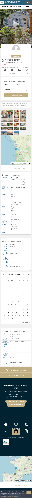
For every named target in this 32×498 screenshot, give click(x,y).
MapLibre (26, 163)
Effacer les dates (26, 322)
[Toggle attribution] (29, 163)
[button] (16, 56)
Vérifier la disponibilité (16, 95)
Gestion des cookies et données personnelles (9, 496)
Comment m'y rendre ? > (21, 168)
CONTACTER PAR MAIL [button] (17, 405)
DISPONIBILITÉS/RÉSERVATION (16, 401)
